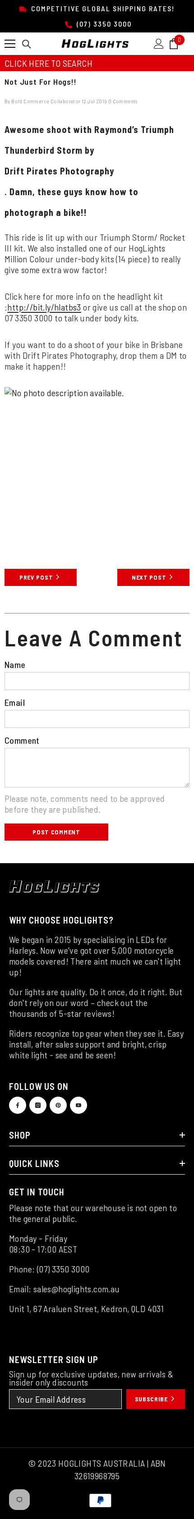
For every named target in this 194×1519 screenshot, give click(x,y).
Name (15, 664)
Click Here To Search (48, 63)
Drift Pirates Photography (59, 170)
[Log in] (159, 44)
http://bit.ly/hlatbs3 (44, 307)
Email (15, 702)
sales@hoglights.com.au (76, 1288)
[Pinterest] (58, 1105)
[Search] (26, 44)
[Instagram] (37, 1105)
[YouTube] (78, 1105)
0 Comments (123, 101)
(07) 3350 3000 (103, 23)
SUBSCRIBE (152, 1399)
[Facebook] (17, 1105)
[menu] (10, 43)
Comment (22, 740)
